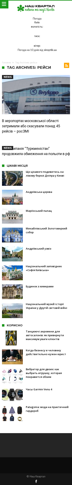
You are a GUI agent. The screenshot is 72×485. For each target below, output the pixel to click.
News (8, 76)
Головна (6, 62)
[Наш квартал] (36, 4)
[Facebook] (36, 481)
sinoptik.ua (50, 49)
